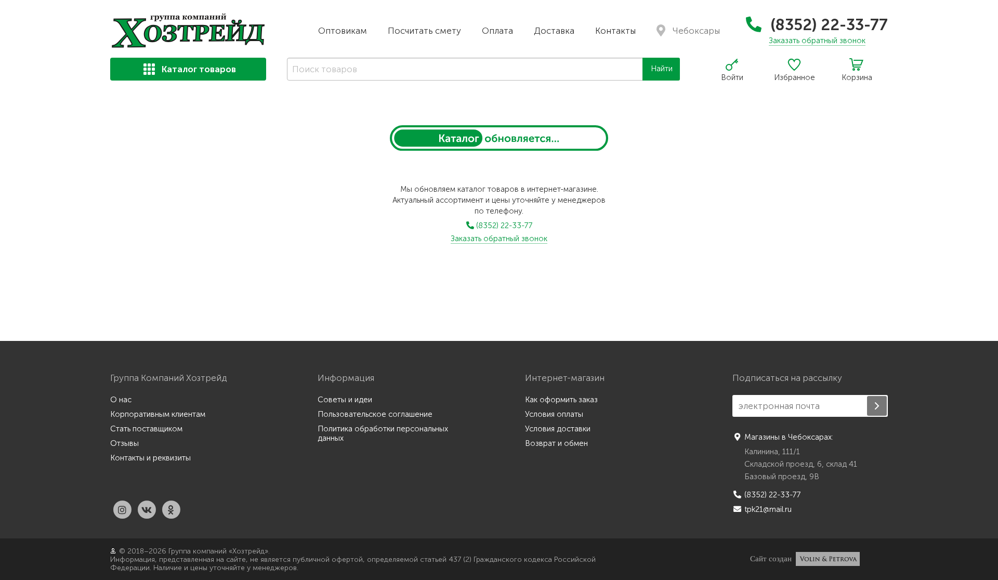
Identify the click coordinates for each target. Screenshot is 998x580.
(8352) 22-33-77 (827, 25)
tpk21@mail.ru (768, 509)
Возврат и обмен (556, 443)
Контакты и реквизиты (150, 458)
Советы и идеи (345, 399)
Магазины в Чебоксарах (788, 437)
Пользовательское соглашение (375, 414)
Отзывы (124, 443)
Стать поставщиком (146, 428)
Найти (662, 68)
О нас (121, 399)
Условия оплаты (554, 414)
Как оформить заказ (561, 399)
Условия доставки (557, 428)
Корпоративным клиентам (157, 414)
